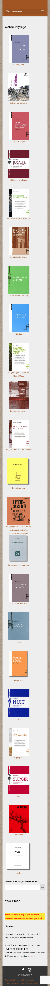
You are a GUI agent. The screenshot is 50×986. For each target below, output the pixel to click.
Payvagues (18, 757)
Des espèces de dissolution (18, 218)
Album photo (18, 64)
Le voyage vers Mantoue (18, 564)
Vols (19, 872)
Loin (19, 641)
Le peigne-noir (18, 487)
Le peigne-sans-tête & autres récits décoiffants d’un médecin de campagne (18, 530)
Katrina (18, 333)
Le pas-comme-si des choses (18, 449)
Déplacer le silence (18, 179)
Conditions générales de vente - (18, 983)
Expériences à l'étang (18, 295)
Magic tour (18, 680)
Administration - (12, 979)
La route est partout (18, 410)
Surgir (18, 795)
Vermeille (18, 834)
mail (40, 918)
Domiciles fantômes (18, 256)
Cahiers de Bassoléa (18, 102)
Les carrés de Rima (18, 603)
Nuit (19, 718)
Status (35, 983)
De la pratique (18, 141)
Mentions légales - (27, 979)
